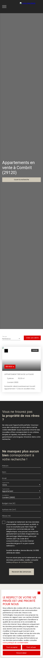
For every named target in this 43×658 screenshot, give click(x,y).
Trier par (4, 336)
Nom (4, 472)
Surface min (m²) (9, 510)
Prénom (5, 466)
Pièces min (6, 516)
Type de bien (5, 489)
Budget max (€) (8, 503)
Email (4, 478)
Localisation (5, 495)
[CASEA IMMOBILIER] (30, 6)
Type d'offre (5, 482)
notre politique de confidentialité (15, 643)
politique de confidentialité (22, 562)
